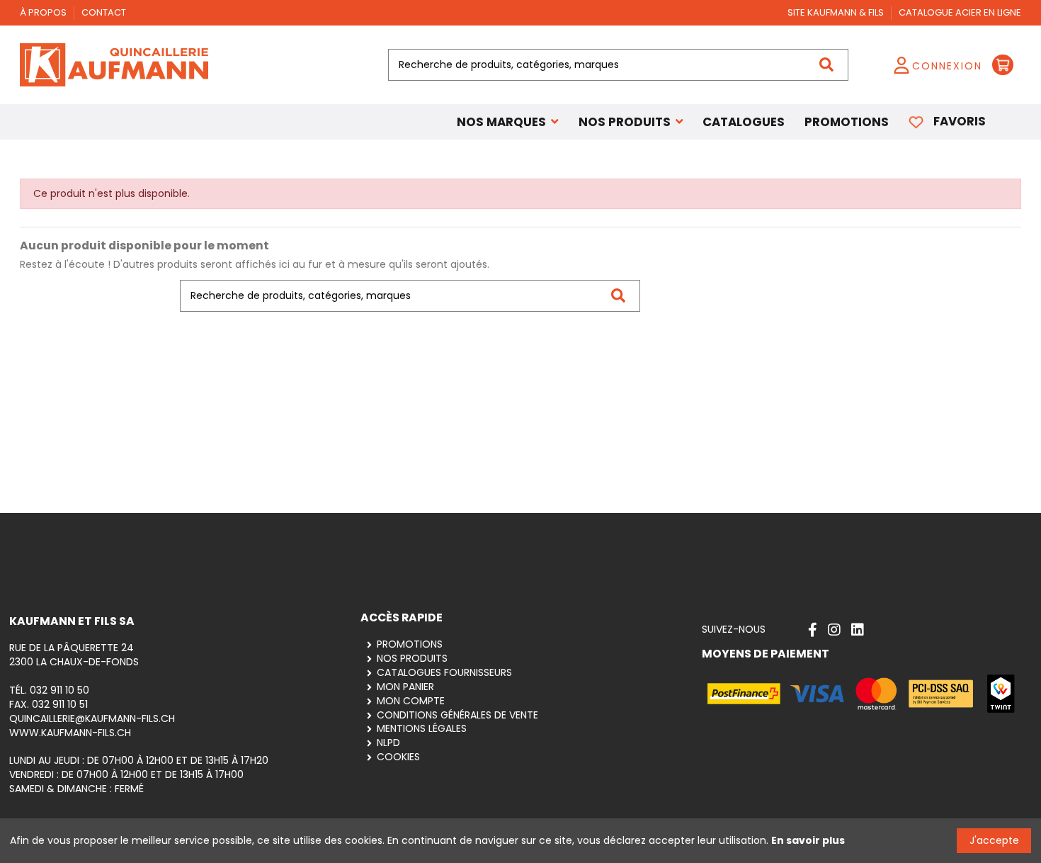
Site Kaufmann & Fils (836, 12)
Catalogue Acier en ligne (960, 12)
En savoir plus (808, 840)
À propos (44, 12)
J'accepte (994, 840)
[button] (631, 122)
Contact (103, 12)
